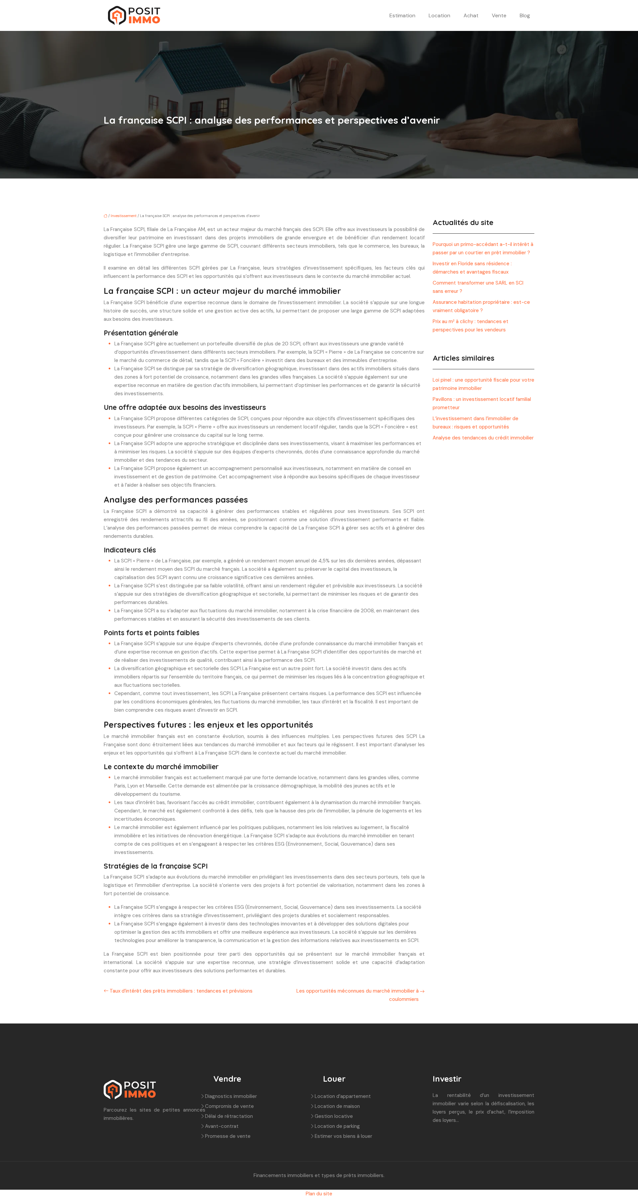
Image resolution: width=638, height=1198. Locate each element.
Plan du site (319, 1193)
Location (439, 15)
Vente (499, 15)
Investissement (124, 215)
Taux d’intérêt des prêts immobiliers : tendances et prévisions (181, 991)
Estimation (402, 15)
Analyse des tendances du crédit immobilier (483, 437)
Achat (471, 15)
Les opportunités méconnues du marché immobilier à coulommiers (357, 995)
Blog (525, 15)
